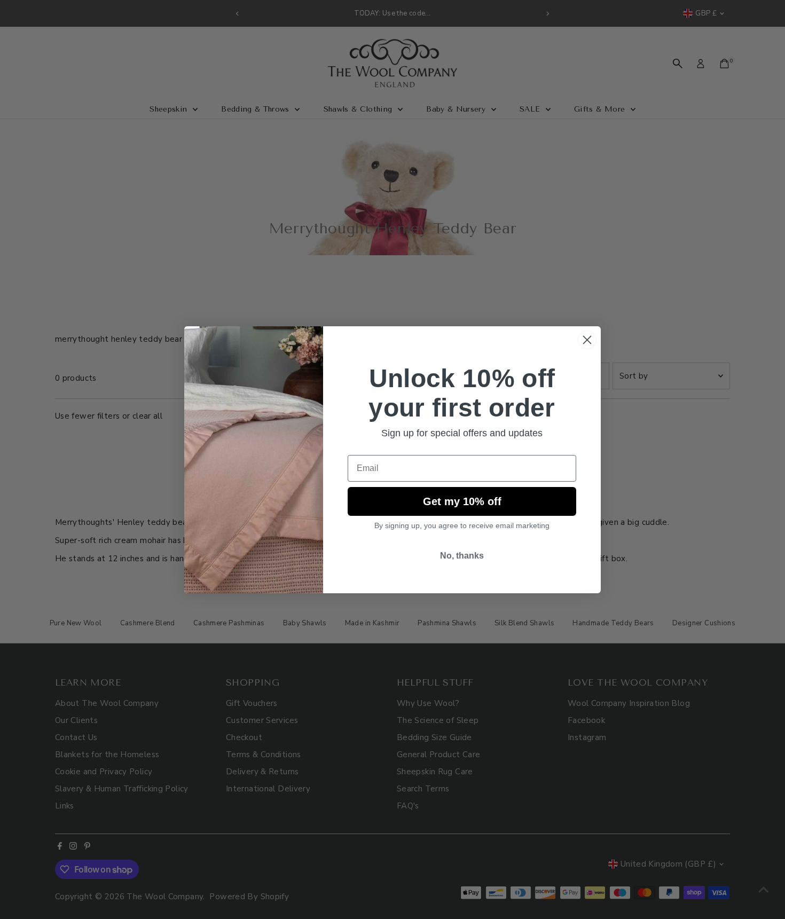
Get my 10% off (462, 501)
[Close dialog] (587, 340)
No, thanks (462, 555)
